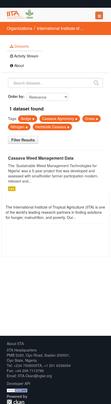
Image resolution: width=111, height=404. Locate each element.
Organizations (19, 28)
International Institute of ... (60, 28)
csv (11, 188)
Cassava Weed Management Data (41, 158)
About (18, 65)
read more (85, 217)
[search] (96, 82)
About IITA (15, 343)
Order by (15, 96)
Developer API (18, 383)
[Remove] (33, 119)
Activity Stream (25, 55)
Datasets (21, 46)
